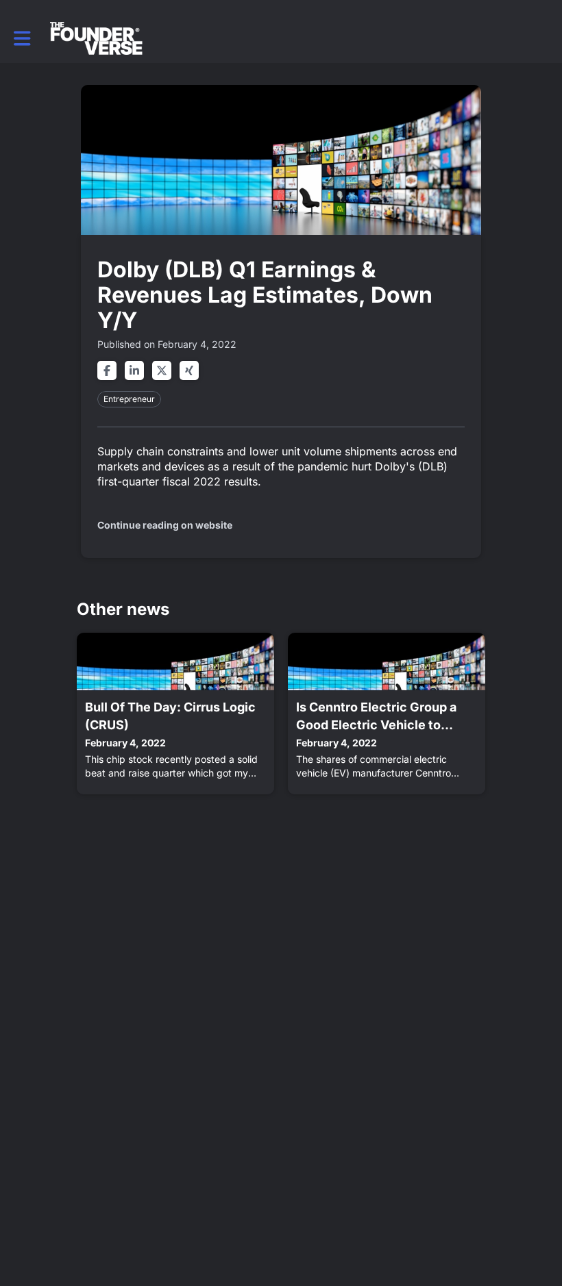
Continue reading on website (164, 525)
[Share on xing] (189, 370)
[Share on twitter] (161, 370)
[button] (22, 38)
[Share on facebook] (107, 370)
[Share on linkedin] (134, 370)
